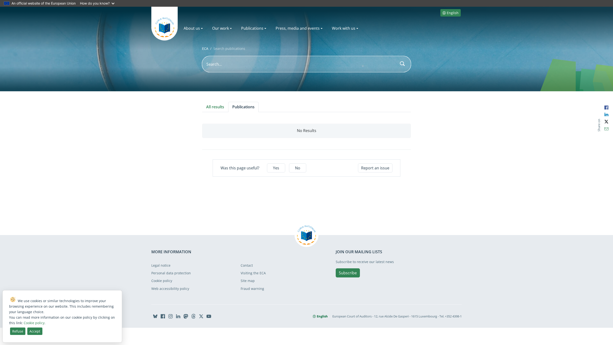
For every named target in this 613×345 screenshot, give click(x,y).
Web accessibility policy (170, 288)
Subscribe (348, 273)
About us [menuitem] (192, 28)
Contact (247, 265)
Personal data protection (171, 273)
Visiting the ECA (253, 273)
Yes (276, 168)
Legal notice (160, 265)
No (297, 168)
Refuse (17, 331)
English (453, 13)
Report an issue (375, 168)
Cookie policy (161, 280)
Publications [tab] (243, 106)
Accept (34, 331)
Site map (248, 280)
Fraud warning (252, 288)
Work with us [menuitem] (343, 28)
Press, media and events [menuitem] (298, 28)
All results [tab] (215, 106)
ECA (205, 48)
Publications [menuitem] (252, 28)
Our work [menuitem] (220, 28)
